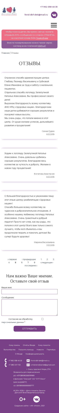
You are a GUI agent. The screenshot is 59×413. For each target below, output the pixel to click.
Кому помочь (14, 345)
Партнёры (51, 350)
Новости (40, 350)
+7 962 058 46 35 (48, 7)
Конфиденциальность (35, 354)
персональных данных (13, 322)
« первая (12, 259)
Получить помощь (26, 350)
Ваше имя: (7, 287)
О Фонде (19, 354)
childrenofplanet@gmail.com (43, 365)
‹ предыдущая (29, 259)
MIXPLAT (42, 46)
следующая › (47, 262)
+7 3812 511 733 (14, 365)
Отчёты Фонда (29, 345)
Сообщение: (8, 297)
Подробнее (42, 38)
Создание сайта (21, 406)
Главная (6, 53)
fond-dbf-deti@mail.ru (36, 15)
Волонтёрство (9, 350)
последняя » (31, 266)
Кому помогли (44, 345)
